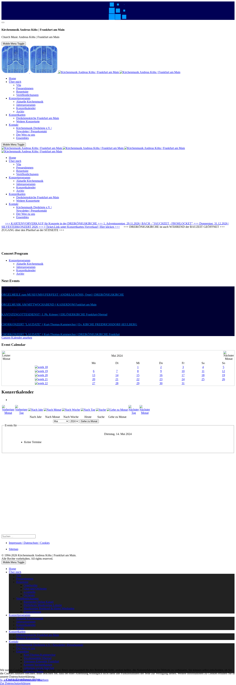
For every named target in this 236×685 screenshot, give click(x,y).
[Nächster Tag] (134, 412)
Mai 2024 (117, 355)
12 (223, 371)
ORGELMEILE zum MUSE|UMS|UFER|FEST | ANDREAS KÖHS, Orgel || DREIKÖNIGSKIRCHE (62, 294)
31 (183, 383)
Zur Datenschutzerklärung (15, 683)
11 (203, 371)
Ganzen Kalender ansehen (16, 337)
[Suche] (101, 409)
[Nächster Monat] (145, 412)
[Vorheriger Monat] (8, 412)
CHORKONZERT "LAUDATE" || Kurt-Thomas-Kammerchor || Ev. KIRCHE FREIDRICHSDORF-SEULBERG (69, 324)
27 (93, 383)
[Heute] (88, 409)
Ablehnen (42, 680)
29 (137, 383)
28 (116, 383)
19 (223, 375)
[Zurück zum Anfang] (2, 22)
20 (93, 379)
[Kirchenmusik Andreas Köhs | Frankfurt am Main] (90, 72)
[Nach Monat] (52, 409)
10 (183, 371)
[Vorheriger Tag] (21, 412)
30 (160, 383)
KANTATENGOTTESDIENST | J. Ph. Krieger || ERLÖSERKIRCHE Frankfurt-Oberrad (54, 314)
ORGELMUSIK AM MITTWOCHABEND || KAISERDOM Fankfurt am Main (48, 304)
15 (137, 375)
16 (160, 375)
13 (93, 375)
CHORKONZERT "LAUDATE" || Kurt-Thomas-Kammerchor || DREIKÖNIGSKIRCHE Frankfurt (60, 334)
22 (137, 379)
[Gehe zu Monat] (117, 409)
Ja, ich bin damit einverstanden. (18, 680)
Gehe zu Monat (89, 421)
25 (203, 379)
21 (116, 379)
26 (223, 379)
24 (183, 379)
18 (203, 375)
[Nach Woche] (71, 409)
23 (160, 379)
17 (183, 375)
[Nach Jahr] (35, 409)
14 (116, 375)
